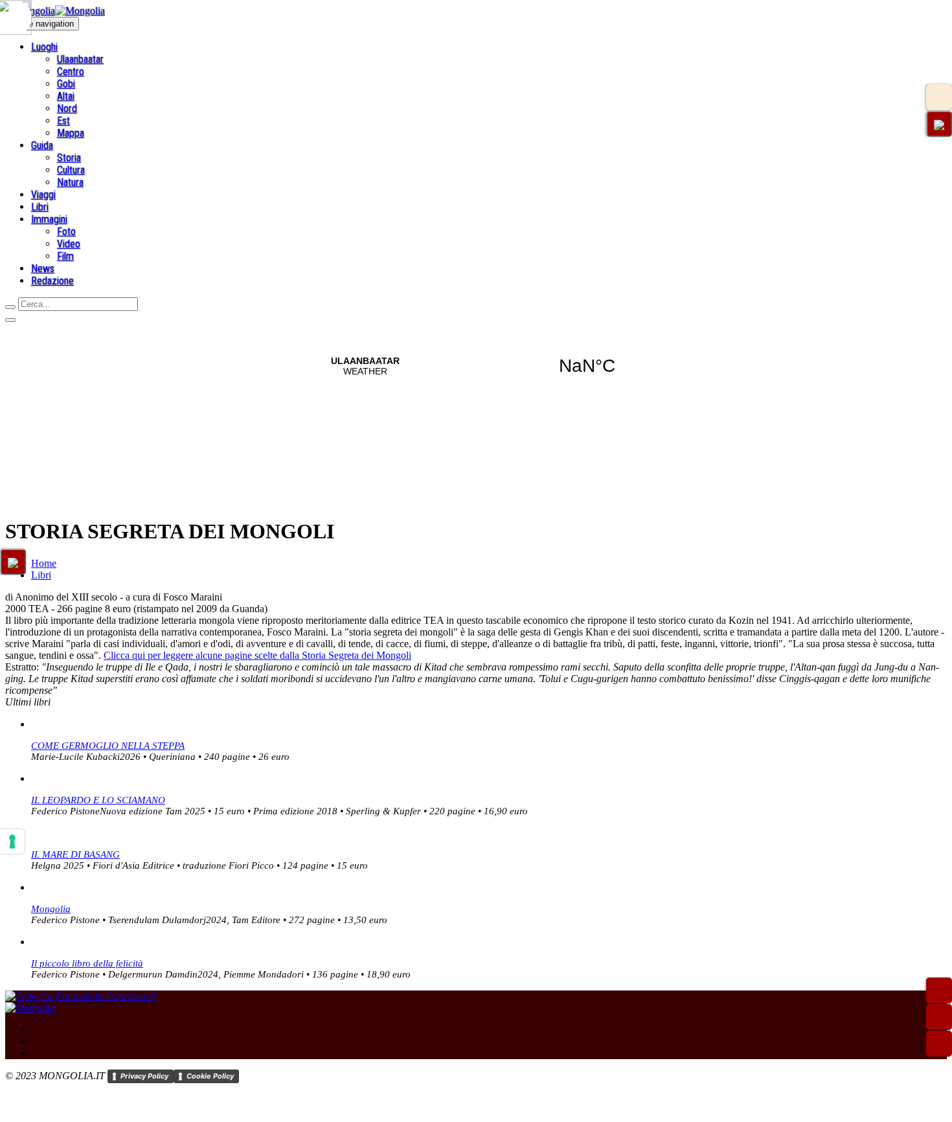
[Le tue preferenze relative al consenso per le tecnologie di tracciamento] (12, 841)
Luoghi (44, 47)
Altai (65, 96)
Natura (70, 182)
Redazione (52, 281)
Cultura (71, 170)
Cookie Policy (210, 1076)
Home (43, 563)
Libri (40, 207)
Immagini (49, 219)
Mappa (70, 133)
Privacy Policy (144, 1076)
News (42, 268)
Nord (67, 108)
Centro (70, 71)
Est (63, 121)
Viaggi (43, 195)
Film (65, 256)
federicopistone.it (120, 996)
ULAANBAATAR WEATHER (476, 366)
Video (68, 244)
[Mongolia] (55, 10)
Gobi (66, 84)
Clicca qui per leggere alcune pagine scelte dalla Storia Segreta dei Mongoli (257, 655)
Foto (66, 231)
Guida (42, 145)
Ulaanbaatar (80, 59)
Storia (69, 158)
